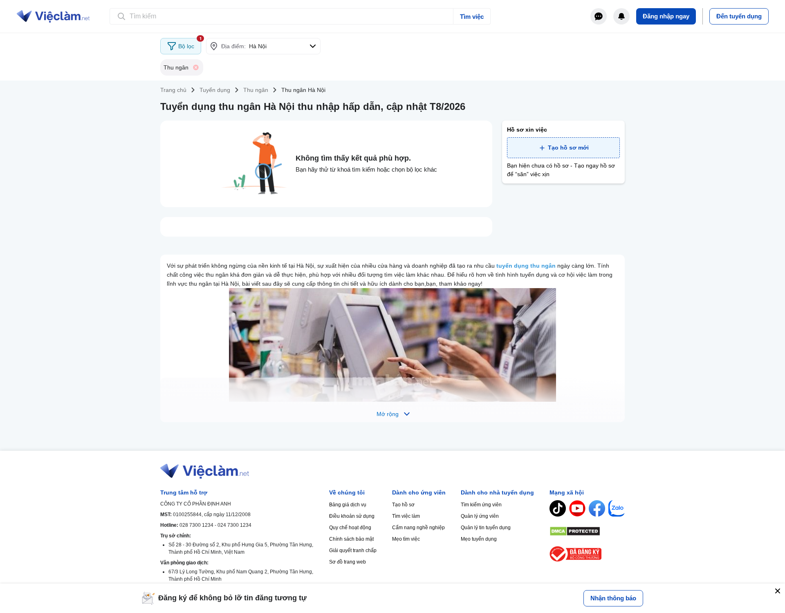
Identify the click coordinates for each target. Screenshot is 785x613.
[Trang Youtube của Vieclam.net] (577, 508)
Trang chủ (173, 90)
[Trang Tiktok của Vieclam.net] (558, 508)
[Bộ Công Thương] (587, 554)
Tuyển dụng (215, 90)
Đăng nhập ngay (666, 16)
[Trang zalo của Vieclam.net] (616, 508)
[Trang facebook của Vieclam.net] (597, 508)
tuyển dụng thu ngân (526, 265)
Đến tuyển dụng (739, 16)
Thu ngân (255, 90)
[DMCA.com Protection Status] (587, 531)
